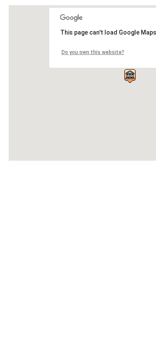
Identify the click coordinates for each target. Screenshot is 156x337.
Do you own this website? (93, 52)
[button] (130, 76)
